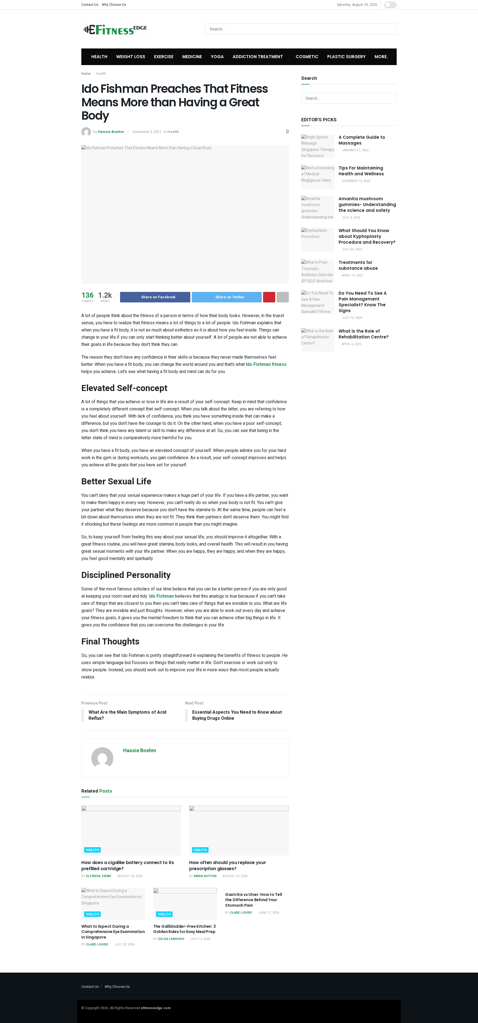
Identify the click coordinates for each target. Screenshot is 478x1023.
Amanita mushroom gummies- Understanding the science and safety (367, 204)
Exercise (163, 57)
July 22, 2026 (124, 944)
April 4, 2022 (351, 344)
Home (85, 73)
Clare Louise (97, 944)
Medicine (192, 57)
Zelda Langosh (171, 939)
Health (99, 57)
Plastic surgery (346, 57)
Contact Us (89, 4)
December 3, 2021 (147, 131)
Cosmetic (307, 57)
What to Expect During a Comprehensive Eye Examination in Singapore (113, 932)
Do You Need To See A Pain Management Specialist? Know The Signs (363, 301)
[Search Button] (391, 29)
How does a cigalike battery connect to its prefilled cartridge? (127, 865)
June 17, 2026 (268, 912)
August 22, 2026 (235, 876)
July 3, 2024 (350, 217)
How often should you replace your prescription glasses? (227, 865)
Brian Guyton (205, 876)
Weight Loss (130, 57)
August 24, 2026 (129, 876)
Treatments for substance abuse (358, 265)
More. (381, 57)
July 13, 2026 (199, 939)
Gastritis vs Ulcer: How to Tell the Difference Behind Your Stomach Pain (253, 900)
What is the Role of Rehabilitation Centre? (364, 334)
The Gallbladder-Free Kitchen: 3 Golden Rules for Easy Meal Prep (184, 929)
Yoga (217, 57)
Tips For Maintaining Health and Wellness (361, 171)
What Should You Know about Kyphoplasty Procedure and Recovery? (367, 236)
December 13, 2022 (355, 181)
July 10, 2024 (351, 317)
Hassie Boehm (111, 131)
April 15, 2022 (352, 275)
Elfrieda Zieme (98, 876)
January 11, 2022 (354, 150)
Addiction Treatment (258, 57)
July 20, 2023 (351, 249)
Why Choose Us (114, 4)
